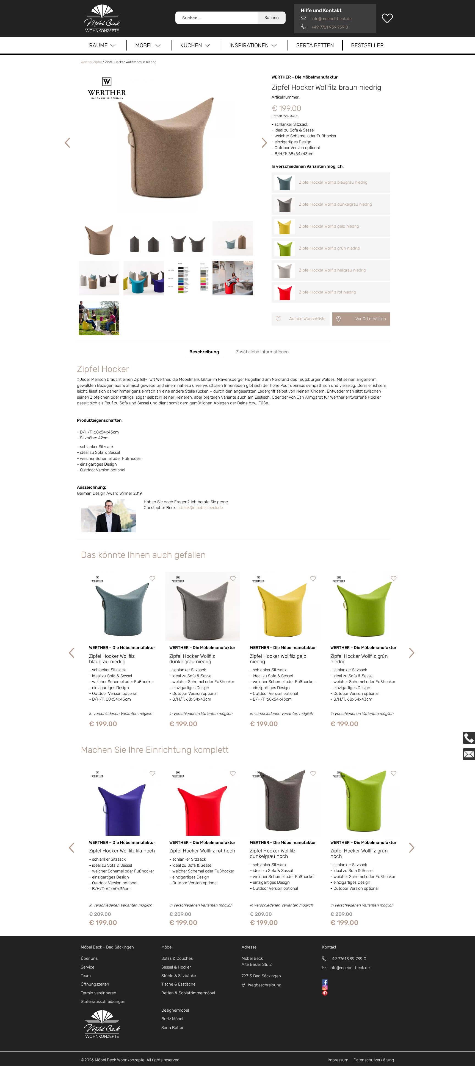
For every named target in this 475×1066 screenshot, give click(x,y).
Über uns (89, 958)
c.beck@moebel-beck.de (200, 507)
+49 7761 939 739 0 (329, 27)
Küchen (192, 45)
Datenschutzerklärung (374, 1059)
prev (68, 143)
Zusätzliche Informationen (262, 351)
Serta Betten (315, 45)
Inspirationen (251, 45)
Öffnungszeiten (95, 984)
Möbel (145, 45)
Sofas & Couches (177, 958)
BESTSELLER (367, 45)
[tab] (204, 351)
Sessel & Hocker (176, 967)
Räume (100, 45)
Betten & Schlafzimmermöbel (188, 993)
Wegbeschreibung (263, 985)
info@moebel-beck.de (331, 18)
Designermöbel (175, 1010)
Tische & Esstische (178, 984)
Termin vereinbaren (98, 993)
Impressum (338, 1059)
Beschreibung (204, 351)
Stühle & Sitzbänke (178, 975)
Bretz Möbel (172, 1018)
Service (87, 967)
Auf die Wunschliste (307, 318)
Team (86, 975)
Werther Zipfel (91, 62)
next (264, 143)
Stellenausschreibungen (103, 1001)
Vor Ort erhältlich (370, 318)
